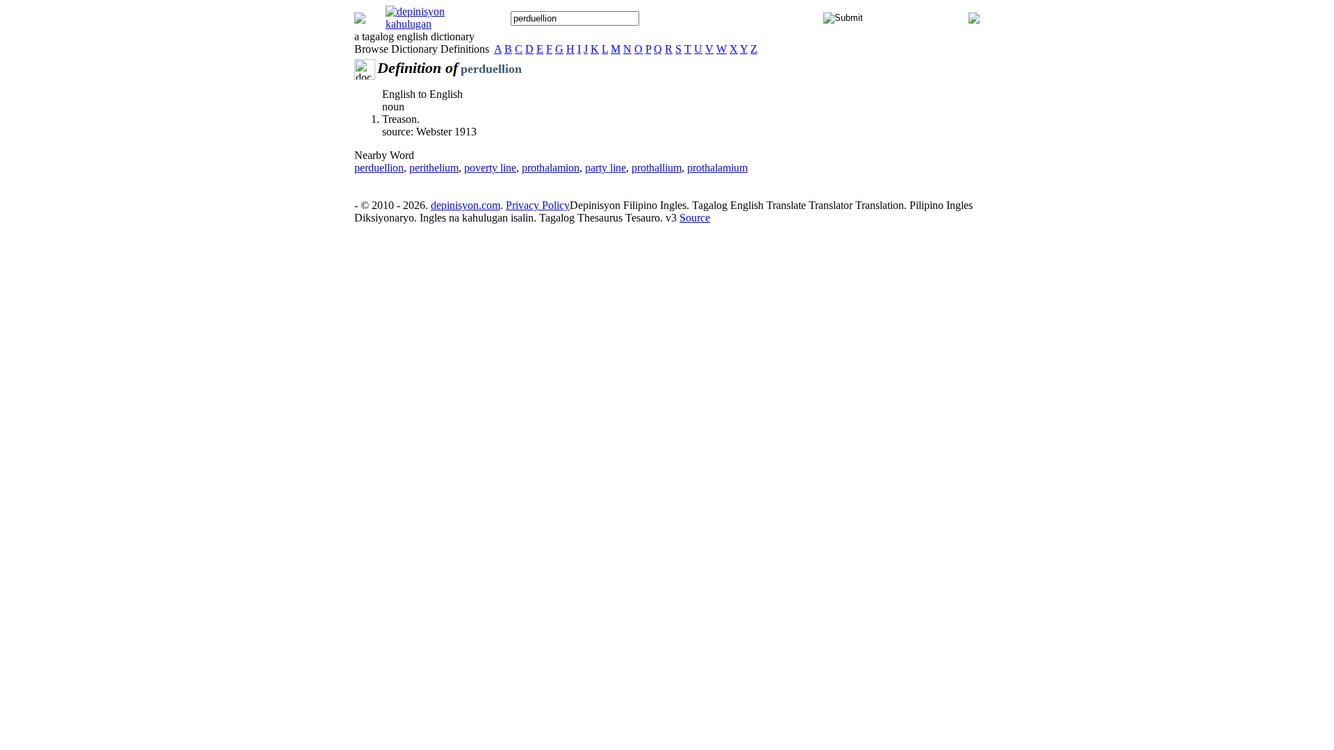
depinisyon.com (465, 205)
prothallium (657, 168)
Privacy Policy (538, 205)
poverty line (490, 168)
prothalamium (717, 168)
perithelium (434, 168)
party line (605, 168)
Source (695, 218)
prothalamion (550, 168)
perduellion (379, 168)
